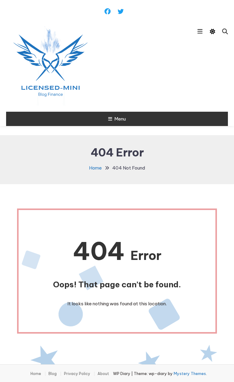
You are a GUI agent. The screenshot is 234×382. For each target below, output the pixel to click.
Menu (120, 119)
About (103, 374)
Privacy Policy (77, 374)
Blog (52, 374)
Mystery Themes (190, 373)
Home (35, 374)
